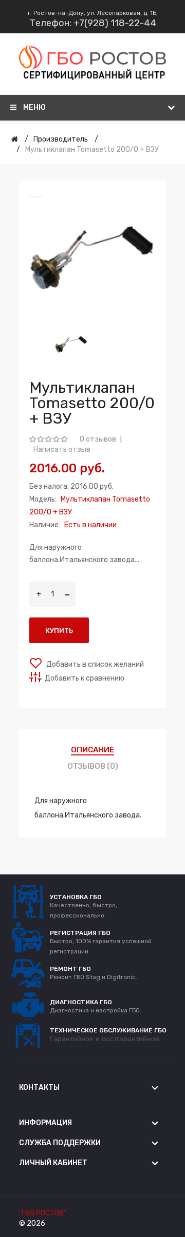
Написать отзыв (61, 449)
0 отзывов (98, 439)
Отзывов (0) (92, 766)
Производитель (60, 139)
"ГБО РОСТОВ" (42, 1213)
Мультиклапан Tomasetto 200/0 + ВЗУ (92, 149)
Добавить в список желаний (94, 664)
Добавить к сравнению (84, 678)
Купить (59, 630)
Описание (92, 749)
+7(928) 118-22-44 (114, 23)
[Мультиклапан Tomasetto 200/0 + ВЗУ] (71, 343)
